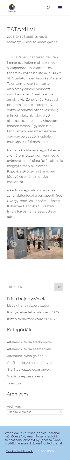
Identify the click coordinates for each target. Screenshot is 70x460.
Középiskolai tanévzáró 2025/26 (32, 319)
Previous (13, 243)
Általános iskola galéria (25, 356)
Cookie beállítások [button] (19, 451)
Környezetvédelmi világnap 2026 (33, 312)
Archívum (14, 406)
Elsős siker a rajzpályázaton (28, 305)
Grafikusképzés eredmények (29, 363)
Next (55, 243)
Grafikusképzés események (29, 369)
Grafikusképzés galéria (41, 42)
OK (59, 287)
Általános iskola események (29, 349)
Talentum (14, 383)
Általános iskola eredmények (29, 342)
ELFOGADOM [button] (46, 451)
